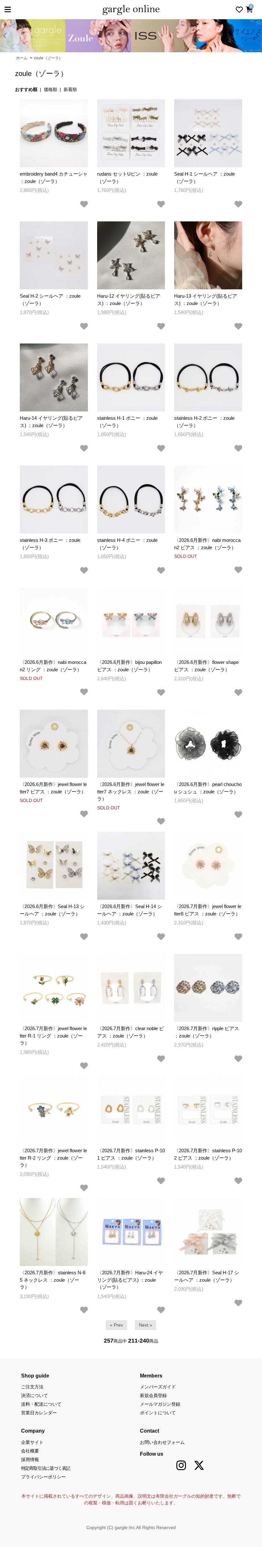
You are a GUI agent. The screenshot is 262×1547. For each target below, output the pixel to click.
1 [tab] (127, 48)
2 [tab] (134, 48)
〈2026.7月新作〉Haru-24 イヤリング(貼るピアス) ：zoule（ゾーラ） (130, 1280)
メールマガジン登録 (160, 1404)
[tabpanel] (57, 35)
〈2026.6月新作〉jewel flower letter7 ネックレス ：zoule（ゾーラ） (130, 791)
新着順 (70, 89)
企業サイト (32, 1442)
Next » (145, 1325)
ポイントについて (158, 1412)
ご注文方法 (32, 1386)
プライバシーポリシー (43, 1476)
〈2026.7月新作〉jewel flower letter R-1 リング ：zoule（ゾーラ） (53, 1036)
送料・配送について (41, 1404)
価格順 (50, 89)
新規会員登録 (153, 1395)
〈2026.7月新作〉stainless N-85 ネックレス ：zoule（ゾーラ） (52, 1280)
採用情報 (30, 1459)
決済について (34, 1395)
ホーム (21, 58)
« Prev (116, 1325)
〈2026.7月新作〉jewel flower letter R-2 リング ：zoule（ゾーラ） (53, 1158)
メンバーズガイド (158, 1386)
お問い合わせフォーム (162, 1442)
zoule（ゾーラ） (48, 58)
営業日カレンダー (39, 1412)
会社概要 (30, 1450)
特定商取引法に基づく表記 (45, 1468)
